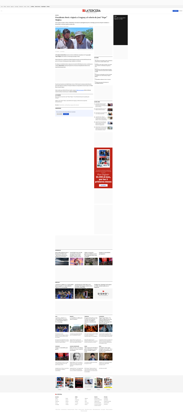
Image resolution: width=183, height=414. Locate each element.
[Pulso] (69, 388)
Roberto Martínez (60, 26)
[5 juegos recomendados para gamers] (105, 261)
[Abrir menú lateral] (2, 11)
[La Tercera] (59, 388)
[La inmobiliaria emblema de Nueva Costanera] (76, 328)
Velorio (74, 104)
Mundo (25, 6)
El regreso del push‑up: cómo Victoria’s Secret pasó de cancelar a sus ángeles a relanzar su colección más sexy (90, 321)
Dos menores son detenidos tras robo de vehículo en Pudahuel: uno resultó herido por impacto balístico (103, 75)
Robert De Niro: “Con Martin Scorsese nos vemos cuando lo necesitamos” (76, 349)
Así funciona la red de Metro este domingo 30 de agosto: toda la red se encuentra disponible (83, 286)
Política (5, 6)
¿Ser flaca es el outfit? (103, 368)
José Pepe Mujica (67, 104)
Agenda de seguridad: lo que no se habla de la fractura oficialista (100, 109)
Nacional (8, 6)
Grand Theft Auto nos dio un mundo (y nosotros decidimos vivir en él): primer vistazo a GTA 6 (76, 254)
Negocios (12, 6)
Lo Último (32, 6)
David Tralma (66, 26)
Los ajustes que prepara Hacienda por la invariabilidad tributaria (102, 83)
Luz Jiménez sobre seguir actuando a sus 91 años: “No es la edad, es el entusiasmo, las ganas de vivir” (103, 65)
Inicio (2, 6)
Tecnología (16, 6)
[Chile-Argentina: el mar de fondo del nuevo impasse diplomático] (110, 114)
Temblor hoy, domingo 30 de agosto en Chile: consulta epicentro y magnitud (103, 286)
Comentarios (62, 51)
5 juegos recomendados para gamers (104, 253)
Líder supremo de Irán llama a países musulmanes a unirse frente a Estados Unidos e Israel (103, 61)
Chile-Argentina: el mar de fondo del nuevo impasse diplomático (101, 113)
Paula (100, 346)
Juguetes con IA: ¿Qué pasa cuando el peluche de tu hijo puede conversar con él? (105, 363)
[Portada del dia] (103, 167)
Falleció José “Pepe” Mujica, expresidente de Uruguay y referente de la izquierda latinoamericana (71, 101)
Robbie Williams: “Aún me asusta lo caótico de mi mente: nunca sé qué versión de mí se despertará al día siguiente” (76, 364)
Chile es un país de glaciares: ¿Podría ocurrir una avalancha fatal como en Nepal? (90, 254)
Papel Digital (43, 6)
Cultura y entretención (74, 346)
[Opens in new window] (79, 388)
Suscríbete (66, 114)
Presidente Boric (61, 104)
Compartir (57, 51)
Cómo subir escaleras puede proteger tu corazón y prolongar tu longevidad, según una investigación (91, 335)
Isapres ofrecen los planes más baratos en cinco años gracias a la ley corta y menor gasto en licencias (76, 341)
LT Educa (48, 6)
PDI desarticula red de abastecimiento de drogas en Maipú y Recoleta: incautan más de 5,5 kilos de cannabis (103, 70)
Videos (28, 6)
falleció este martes (80, 90)
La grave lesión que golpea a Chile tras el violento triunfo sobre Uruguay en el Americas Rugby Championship (105, 335)
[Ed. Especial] (88, 388)
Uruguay (71, 104)
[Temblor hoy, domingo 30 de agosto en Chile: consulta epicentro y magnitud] (103, 293)
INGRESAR (180, 10)
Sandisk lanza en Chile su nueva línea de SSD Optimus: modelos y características (62, 369)
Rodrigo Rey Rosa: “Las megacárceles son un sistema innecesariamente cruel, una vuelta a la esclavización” (76, 369)
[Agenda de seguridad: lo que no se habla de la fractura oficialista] (110, 109)
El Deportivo (21, 6)
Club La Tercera (37, 6)
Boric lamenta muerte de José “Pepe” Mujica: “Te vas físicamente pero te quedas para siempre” (72, 97)
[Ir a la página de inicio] (91, 10)
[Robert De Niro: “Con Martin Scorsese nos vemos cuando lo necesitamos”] (76, 356)
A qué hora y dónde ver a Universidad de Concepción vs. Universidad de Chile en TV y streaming (64, 286)
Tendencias (86, 316)
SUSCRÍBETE (103, 185)
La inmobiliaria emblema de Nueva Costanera (103, 79)
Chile (56, 316)
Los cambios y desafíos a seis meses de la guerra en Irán (90, 363)
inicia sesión (59, 114)
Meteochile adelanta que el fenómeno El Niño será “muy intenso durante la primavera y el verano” (61, 254)
